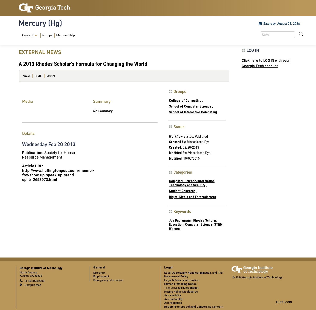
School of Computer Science (190, 106)
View (26, 76)
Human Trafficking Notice (180, 283)
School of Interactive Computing (193, 112)
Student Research (182, 191)
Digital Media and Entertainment (192, 197)
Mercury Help (65, 35)
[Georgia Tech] (51, 7)
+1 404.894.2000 (34, 280)
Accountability (173, 299)
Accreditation (173, 302)
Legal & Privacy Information (181, 280)
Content (27, 35)
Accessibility (172, 295)
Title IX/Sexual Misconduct (181, 287)
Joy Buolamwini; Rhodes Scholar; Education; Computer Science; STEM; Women (196, 224)
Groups (47, 35)
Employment (101, 276)
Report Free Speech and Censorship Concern (193, 306)
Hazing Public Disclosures (181, 291)
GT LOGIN (285, 302)
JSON (51, 76)
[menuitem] (48, 35)
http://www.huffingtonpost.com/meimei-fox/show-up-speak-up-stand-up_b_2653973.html (58, 175)
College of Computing (185, 101)
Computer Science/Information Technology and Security (192, 183)
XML (38, 76)
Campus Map (33, 285)
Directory (99, 272)
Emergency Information (108, 280)
